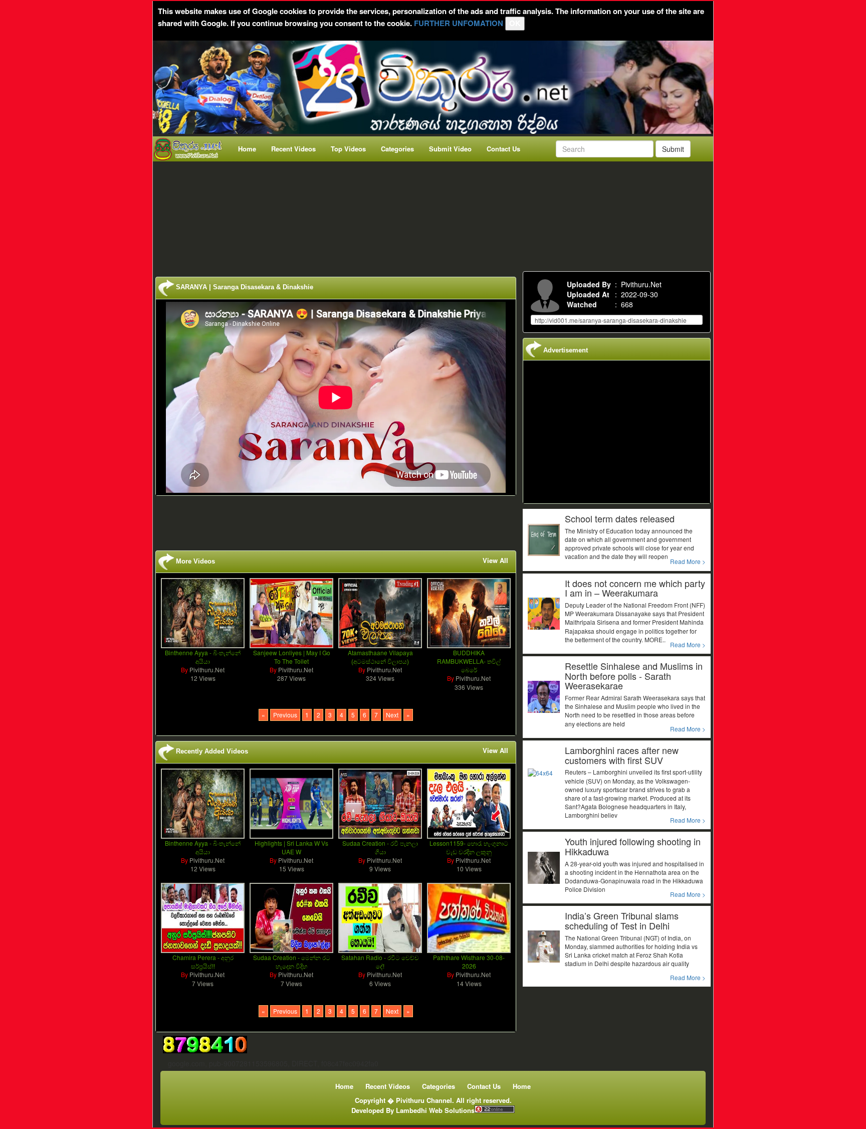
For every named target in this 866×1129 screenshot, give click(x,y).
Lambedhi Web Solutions (435, 1110)
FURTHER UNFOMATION (458, 23)
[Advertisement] (436, 214)
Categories (397, 148)
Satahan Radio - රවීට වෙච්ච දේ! (380, 961)
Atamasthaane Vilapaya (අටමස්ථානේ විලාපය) (380, 656)
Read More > (688, 561)
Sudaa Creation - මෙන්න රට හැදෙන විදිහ (291, 961)
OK (515, 23)
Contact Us (503, 148)
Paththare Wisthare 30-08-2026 (469, 961)
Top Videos (348, 148)
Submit (673, 149)
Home (247, 148)
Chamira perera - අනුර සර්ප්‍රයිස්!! (203, 961)
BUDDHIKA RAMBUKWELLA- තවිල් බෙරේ (469, 661)
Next (392, 714)
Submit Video (450, 148)
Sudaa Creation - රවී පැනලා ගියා (380, 847)
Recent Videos (293, 148)
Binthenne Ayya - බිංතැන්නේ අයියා (203, 656)
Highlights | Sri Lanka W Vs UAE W (291, 847)
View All (495, 560)
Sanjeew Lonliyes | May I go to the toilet (291, 656)
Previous (285, 714)
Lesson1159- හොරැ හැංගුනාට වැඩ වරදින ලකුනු (468, 847)
